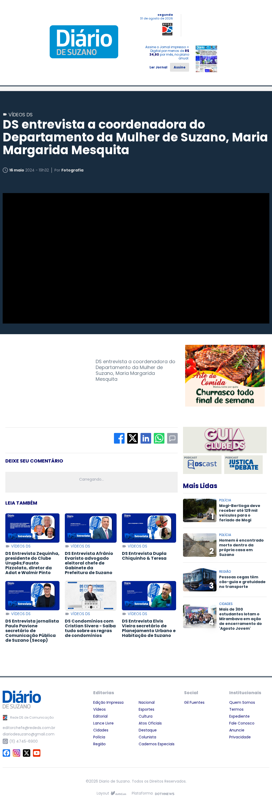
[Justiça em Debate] (243, 464)
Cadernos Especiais (157, 744)
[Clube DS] (225, 440)
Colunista (147, 737)
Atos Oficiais (150, 723)
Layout (103, 793)
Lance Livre (103, 723)
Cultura (145, 716)
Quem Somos (242, 702)
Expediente (239, 716)
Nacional (147, 702)
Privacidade (240, 737)
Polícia (99, 737)
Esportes (146, 709)
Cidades (100, 730)
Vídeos (99, 709)
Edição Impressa (108, 702)
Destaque (148, 730)
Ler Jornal (158, 67)
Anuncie (236, 730)
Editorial (100, 716)
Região (99, 744)
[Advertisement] (45, 378)
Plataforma (142, 793)
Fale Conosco (241, 723)
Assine (179, 67)
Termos (236, 709)
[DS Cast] (202, 464)
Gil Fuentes (194, 702)
